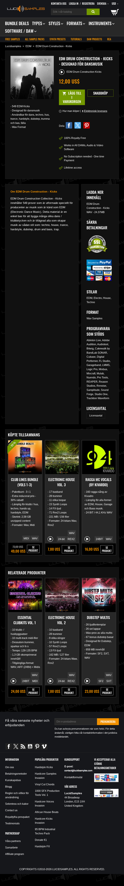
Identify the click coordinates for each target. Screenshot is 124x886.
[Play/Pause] (50, 539)
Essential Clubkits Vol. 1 (24, 620)
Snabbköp (100, 93)
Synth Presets (58, 39)
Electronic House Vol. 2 (61, 620)
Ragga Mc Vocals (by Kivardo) (98, 482)
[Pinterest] (86, 125)
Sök (93, 12)
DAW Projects (94, 39)
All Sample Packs (34, 39)
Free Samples (12, 39)
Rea (109, 39)
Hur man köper (70, 111)
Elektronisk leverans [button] (94, 111)
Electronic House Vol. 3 (61, 482)
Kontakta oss (58, 4)
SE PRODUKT (33, 548)
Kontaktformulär (73, 777)
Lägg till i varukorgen (70, 97)
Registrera (88, 4)
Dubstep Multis (98, 617)
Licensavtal (95, 415)
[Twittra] (77, 125)
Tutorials (76, 39)
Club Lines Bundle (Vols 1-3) (24, 482)
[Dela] (69, 125)
